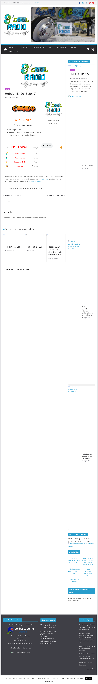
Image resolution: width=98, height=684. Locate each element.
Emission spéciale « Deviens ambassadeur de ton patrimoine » (87, 311)
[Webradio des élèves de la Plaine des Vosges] (81, 544)
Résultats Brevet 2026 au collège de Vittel (74, 571)
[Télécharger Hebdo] (61, 148)
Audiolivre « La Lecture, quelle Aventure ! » (87, 456)
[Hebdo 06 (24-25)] (34, 235)
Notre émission (46, 643)
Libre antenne (38, 47)
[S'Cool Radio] (5, 49)
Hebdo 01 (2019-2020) (55, 195)
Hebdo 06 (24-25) (34, 247)
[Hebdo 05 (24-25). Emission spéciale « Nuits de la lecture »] (56, 235)
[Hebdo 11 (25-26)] (81, 66)
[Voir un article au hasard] (92, 49)
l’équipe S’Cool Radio (85, 633)
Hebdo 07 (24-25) (12, 247)
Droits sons (44, 179)
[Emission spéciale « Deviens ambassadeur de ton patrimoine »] (74, 312)
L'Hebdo (8, 89)
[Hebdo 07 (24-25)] (12, 235)
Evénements (61, 47)
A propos (12, 52)
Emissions (12, 47)
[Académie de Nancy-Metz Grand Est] (20, 653)
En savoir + (49, 681)
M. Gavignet (20, 98)
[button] (17, 47)
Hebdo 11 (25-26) (79, 74)
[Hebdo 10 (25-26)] (74, 167)
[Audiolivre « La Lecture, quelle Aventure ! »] (74, 458)
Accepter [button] (88, 678)
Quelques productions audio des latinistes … (74, 560)
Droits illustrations (35, 181)
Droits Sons (83, 662)
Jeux (50, 47)
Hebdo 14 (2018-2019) (13, 195)
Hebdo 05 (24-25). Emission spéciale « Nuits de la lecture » (55, 251)
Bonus (73, 47)
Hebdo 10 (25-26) (33, 3)
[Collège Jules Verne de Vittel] (20, 627)
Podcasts (24, 47)
